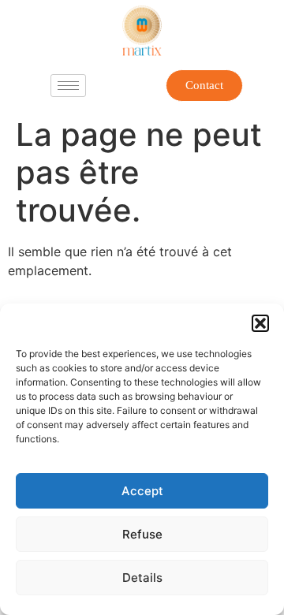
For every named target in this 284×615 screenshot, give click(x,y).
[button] (260, 323)
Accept (142, 490)
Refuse (142, 534)
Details (142, 577)
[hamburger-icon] (68, 85)
